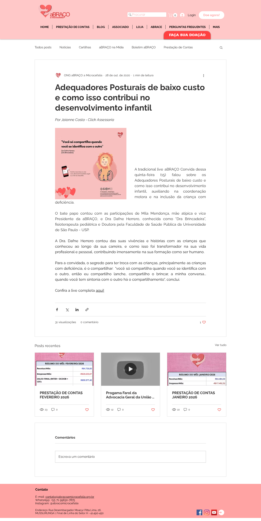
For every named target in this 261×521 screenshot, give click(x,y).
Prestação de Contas (178, 47)
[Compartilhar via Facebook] (57, 309)
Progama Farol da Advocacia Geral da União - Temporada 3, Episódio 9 (130, 395)
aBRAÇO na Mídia (111, 47)
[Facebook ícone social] (199, 512)
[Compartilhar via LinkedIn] (77, 309)
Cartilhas (85, 47)
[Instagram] (207, 512)
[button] (173, 15)
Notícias (65, 47)
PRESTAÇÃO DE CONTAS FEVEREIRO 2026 (61, 395)
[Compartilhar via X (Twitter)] (67, 309)
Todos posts (43, 47)
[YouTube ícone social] (214, 512)
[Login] (221, 512)
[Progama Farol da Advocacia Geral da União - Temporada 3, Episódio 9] (130, 369)
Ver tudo (220, 345)
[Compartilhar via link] (87, 309)
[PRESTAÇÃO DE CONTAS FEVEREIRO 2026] (64, 369)
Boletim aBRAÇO (144, 47)
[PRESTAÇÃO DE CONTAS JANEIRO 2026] (196, 369)
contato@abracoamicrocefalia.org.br (69, 496)
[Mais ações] (203, 75)
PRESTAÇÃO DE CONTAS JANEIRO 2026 (193, 395)
